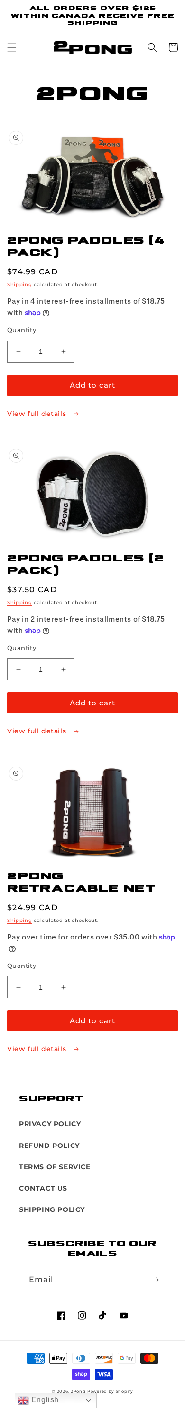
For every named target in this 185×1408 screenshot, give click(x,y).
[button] (11, 47)
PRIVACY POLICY (50, 1123)
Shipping (19, 284)
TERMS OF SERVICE (55, 1167)
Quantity (21, 330)
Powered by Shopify (110, 1391)
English (44, 1400)
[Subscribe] (155, 1280)
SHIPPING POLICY (52, 1209)
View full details (37, 413)
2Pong (78, 1391)
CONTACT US (43, 1188)
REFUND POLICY (49, 1145)
